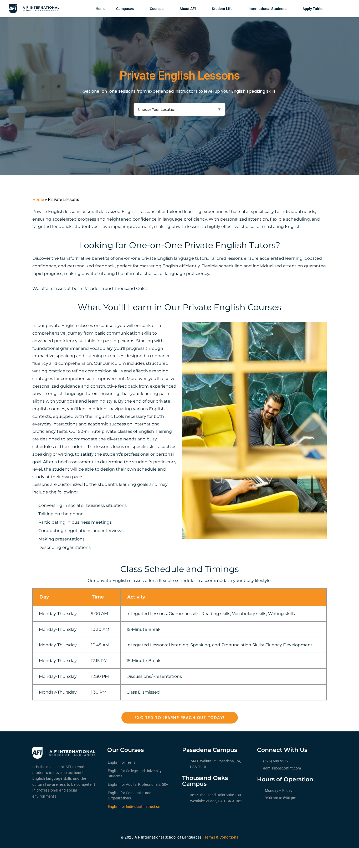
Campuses (125, 9)
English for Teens (121, 762)
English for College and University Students (135, 773)
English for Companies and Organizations (129, 795)
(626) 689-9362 (276, 761)
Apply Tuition (313, 9)
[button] (179, 718)
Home (101, 9)
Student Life (222, 9)
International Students (267, 9)
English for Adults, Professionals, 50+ (138, 784)
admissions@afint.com (282, 768)
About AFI (188, 9)
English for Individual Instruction (134, 806)
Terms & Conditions (221, 837)
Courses (156, 9)
